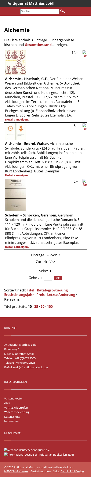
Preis (40, 294)
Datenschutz (12, 417)
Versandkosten (13, 398)
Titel (30, 290)
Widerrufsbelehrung (16, 412)
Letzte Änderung (61, 294)
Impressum (11, 421)
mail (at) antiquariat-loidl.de (30, 367)
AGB (7, 403)
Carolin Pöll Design (72, 471)
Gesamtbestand (38, 44)
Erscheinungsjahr (19, 294)
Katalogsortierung (52, 290)
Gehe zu (35, 277)
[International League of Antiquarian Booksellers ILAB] (41, 454)
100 (50, 306)
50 (42, 306)
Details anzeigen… (17, 119)
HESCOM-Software (16, 471)
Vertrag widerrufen (16, 407)
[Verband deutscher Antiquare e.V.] (29, 450)
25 (36, 306)
